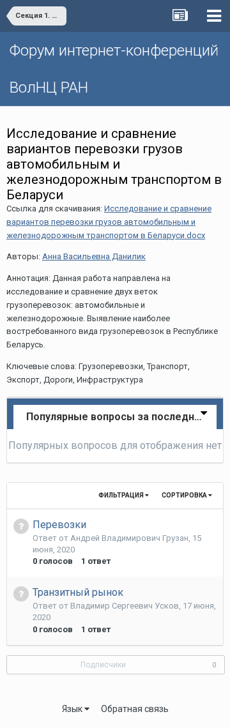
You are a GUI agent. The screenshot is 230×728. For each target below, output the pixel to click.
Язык (73, 709)
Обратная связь (135, 709)
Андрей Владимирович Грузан (129, 538)
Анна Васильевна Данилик (94, 256)
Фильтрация (121, 495)
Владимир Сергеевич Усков (124, 605)
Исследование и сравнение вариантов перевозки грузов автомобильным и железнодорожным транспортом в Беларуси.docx (108, 222)
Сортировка (185, 495)
